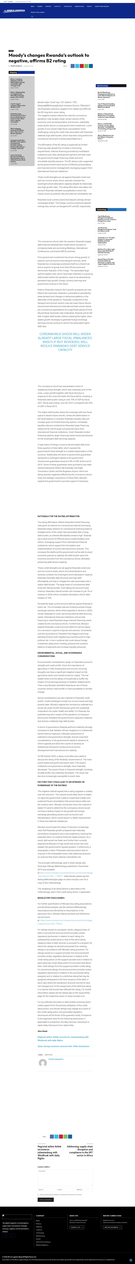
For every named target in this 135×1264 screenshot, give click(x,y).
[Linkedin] (91, 66)
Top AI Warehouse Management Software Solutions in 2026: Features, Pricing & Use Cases (107, 218)
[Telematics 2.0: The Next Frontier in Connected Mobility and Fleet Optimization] (121, 240)
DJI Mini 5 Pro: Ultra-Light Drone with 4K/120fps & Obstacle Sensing (106, 250)
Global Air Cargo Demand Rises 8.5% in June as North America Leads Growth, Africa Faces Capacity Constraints (18, 118)
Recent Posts (49, 1054)
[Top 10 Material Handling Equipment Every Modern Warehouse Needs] (121, 106)
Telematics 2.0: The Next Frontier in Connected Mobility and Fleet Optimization (106, 240)
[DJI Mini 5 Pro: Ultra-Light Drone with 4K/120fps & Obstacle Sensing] (121, 251)
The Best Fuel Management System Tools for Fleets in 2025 (107, 229)
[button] (32, 16)
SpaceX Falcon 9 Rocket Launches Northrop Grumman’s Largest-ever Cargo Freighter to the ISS (106, 261)
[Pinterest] (82, 66)
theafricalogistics (16, 66)
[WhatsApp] (86, 66)
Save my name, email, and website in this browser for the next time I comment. (61, 1194)
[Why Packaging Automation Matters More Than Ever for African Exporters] (30, 130)
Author (40, 1054)
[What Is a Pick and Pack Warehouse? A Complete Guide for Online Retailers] (121, 116)
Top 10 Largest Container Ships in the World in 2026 (18, 105)
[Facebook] (73, 66)
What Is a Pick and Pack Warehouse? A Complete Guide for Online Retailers (106, 115)
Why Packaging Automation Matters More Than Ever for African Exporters (17, 131)
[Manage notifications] (130, 1260)
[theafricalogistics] (43, 1063)
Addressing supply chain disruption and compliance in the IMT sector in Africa (80, 1151)
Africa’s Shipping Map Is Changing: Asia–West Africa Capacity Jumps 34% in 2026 (18, 94)
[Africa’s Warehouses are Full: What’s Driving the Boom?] (121, 137)
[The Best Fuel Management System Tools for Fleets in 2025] (121, 230)
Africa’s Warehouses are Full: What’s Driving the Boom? (106, 137)
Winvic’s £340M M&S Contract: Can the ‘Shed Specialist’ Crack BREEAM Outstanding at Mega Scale (107, 126)
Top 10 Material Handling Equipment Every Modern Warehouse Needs (106, 105)
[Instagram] (8, 1235)
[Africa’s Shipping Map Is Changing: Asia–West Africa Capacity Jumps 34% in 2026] (30, 94)
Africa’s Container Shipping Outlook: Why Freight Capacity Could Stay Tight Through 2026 (18, 82)
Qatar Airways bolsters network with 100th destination (63, 1046)
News (11, 51)
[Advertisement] (51, 36)
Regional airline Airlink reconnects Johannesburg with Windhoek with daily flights (49, 1152)
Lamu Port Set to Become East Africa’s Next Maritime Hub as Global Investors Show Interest (18, 158)
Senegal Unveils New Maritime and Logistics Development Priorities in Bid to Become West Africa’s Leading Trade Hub (18, 144)
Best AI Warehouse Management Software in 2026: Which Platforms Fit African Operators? (106, 95)
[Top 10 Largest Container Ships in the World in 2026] (30, 105)
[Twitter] (77, 66)
